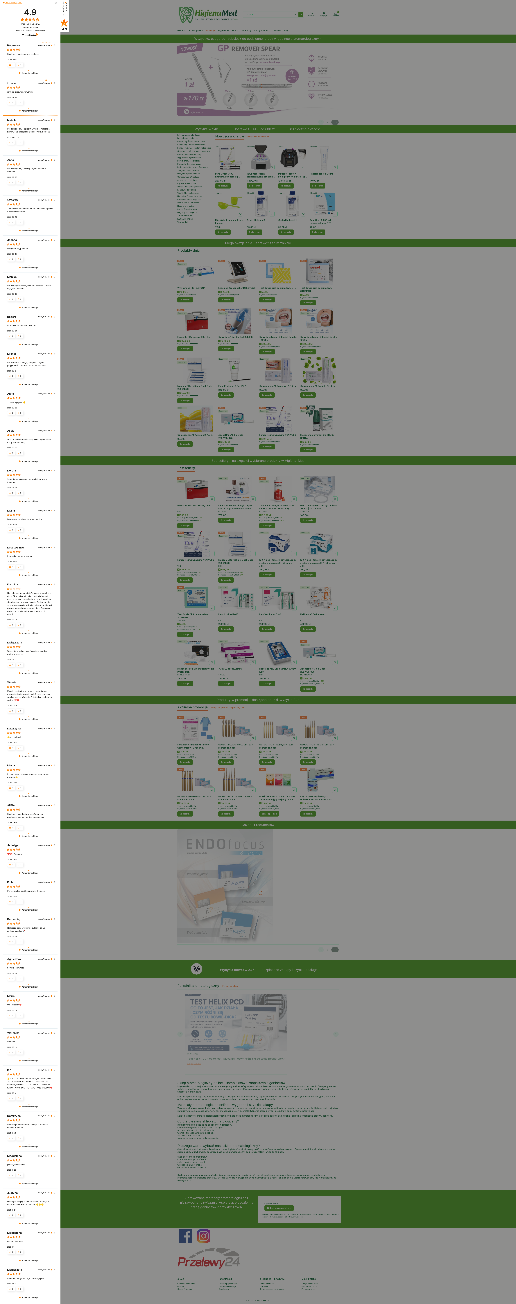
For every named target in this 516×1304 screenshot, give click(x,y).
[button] (4, 3)
